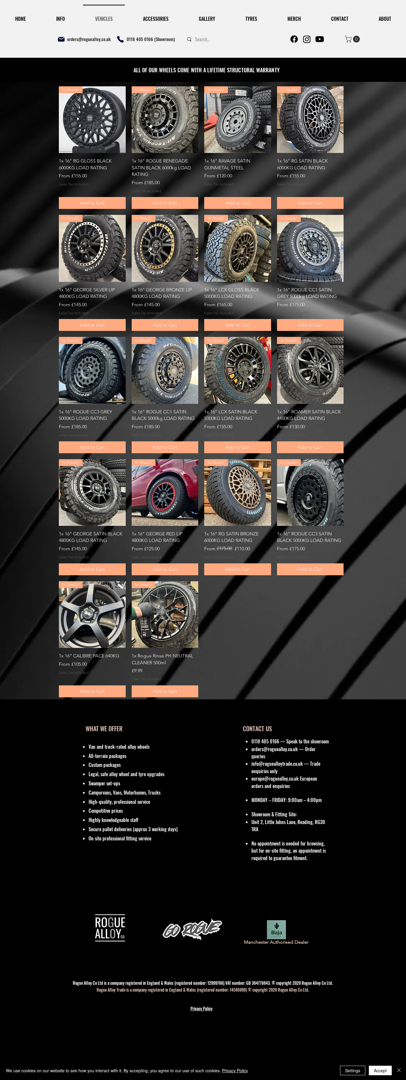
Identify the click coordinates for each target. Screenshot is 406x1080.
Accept (380, 1070)
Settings (352, 1070)
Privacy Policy (235, 1070)
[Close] (398, 1070)
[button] (391, 454)
